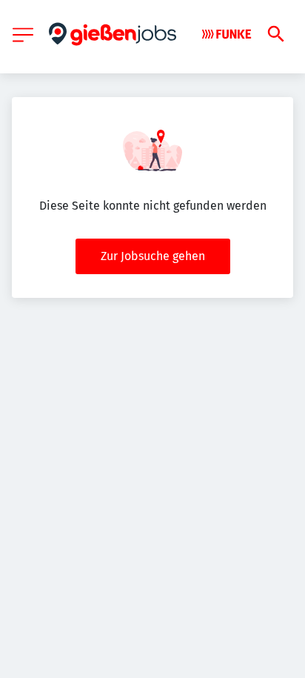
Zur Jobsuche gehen (153, 256)
